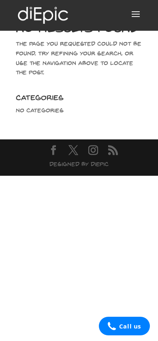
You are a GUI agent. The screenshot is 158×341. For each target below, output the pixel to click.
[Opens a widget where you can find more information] (124, 327)
